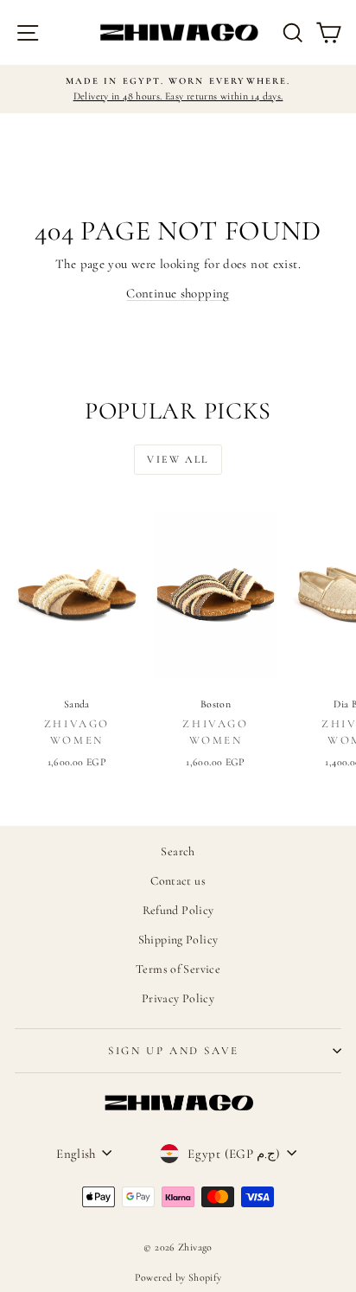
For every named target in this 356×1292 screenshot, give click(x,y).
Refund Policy (178, 910)
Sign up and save (173, 1051)
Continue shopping (177, 293)
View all (177, 459)
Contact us (178, 880)
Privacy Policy (178, 998)
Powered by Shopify (178, 1277)
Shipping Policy (178, 939)
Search (177, 851)
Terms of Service (178, 969)
